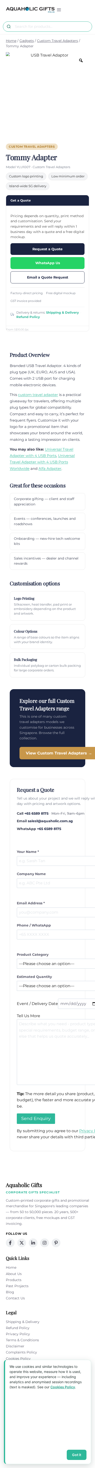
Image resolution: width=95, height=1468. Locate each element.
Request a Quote (47, 249)
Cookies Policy (18, 1358)
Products (13, 1280)
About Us (14, 1274)
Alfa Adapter (49, 468)
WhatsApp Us (47, 263)
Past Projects (17, 1286)
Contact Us (15, 1298)
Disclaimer (15, 1346)
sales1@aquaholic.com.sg (50, 821)
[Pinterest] (56, 1242)
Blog (10, 1292)
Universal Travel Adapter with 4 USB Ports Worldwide (42, 462)
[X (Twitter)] (21, 1242)
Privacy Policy (18, 1334)
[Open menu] (59, 9)
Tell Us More (28, 1016)
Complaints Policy (21, 1352)
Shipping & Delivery (62, 312)
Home (11, 1267)
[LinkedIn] (33, 1242)
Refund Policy (28, 317)
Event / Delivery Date (37, 1003)
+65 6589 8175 (36, 813)
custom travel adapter (38, 394)
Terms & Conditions (22, 1340)
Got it (76, 1455)
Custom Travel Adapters (32, 146)
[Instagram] (44, 1242)
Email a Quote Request (47, 277)
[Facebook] (10, 1242)
